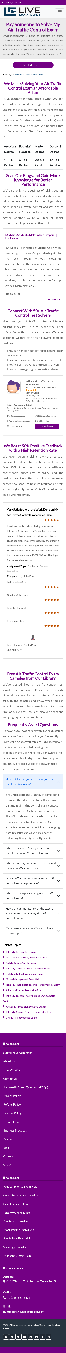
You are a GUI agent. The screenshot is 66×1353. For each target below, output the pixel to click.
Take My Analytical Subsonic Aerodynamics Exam (32, 984)
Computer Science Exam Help (21, 1195)
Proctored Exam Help (16, 1221)
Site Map (8, 1165)
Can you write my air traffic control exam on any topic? (30, 931)
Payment (8, 1139)
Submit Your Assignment (18, 1052)
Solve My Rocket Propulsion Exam (23, 990)
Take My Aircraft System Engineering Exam (28, 1011)
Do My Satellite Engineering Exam (23, 973)
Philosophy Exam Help (17, 1256)
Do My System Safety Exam (20, 962)
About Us (9, 1061)
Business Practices (15, 1130)
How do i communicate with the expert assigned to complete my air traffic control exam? (29, 913)
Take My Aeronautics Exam (20, 951)
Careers (8, 1156)
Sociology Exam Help (16, 1247)
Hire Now (47, 426)
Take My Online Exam (16, 1212)
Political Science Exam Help (20, 1186)
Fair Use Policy (12, 1113)
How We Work (12, 1070)
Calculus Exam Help (15, 1204)
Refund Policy (12, 1104)
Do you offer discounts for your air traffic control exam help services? (31, 881)
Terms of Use (11, 1122)
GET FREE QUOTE (33, 65)
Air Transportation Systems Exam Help (26, 957)
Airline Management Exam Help (22, 979)
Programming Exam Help (18, 1230)
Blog (6, 1147)
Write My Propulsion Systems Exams (25, 1006)
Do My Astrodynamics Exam (20, 1017)
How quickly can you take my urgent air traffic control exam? (29, 782)
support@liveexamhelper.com (25, 1311)
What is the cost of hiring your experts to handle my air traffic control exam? (30, 851)
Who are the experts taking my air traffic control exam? (30, 896)
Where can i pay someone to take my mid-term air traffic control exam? (31, 866)
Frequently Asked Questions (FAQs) (25, 1087)
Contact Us (10, 1078)
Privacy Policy (12, 1096)
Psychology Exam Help (17, 1238)
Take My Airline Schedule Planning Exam (27, 968)
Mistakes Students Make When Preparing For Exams (31, 236)
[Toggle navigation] (59, 11)
